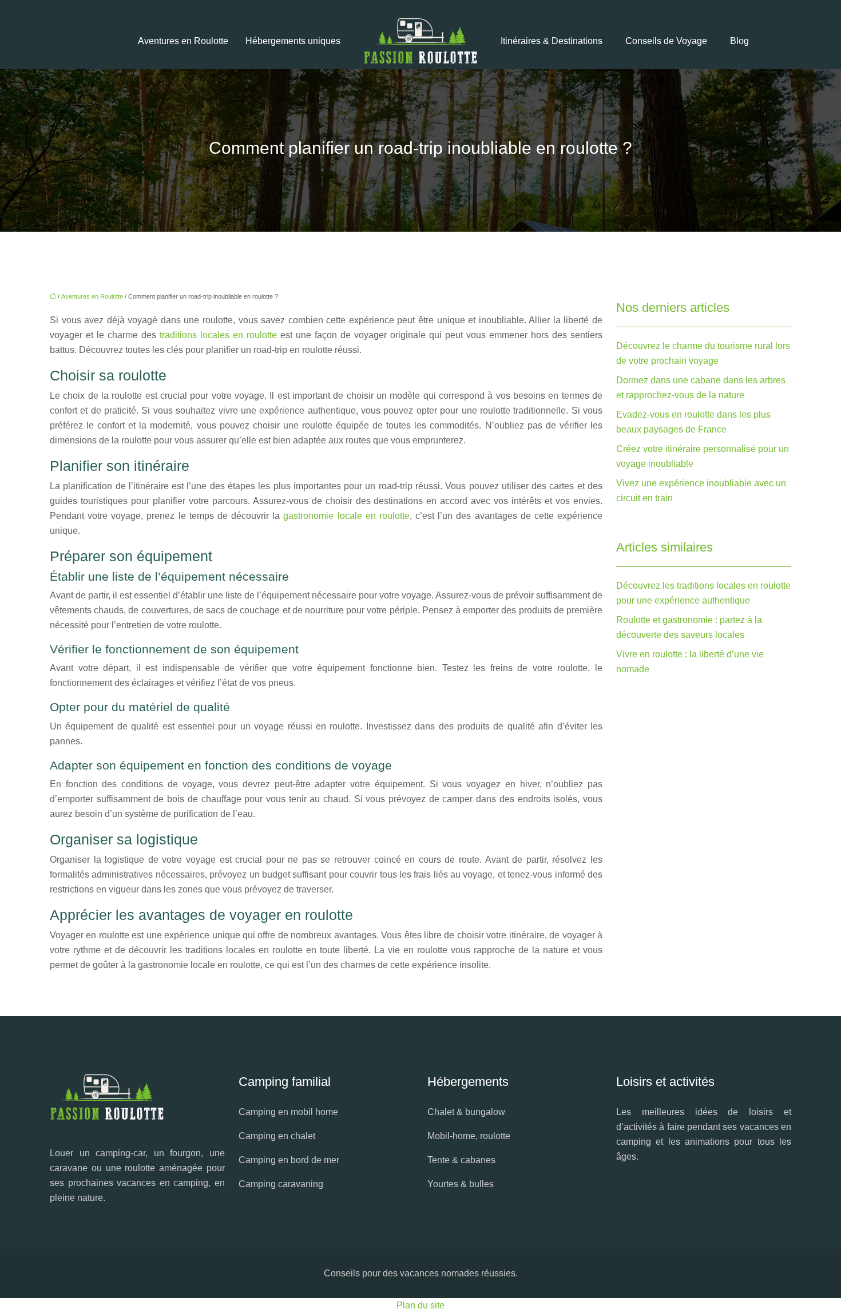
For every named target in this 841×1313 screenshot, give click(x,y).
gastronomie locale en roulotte (346, 516)
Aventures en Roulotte (183, 41)
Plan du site (420, 1305)
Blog (739, 41)
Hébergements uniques (292, 41)
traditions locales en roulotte (218, 335)
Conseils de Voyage (666, 41)
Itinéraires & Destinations (551, 41)
